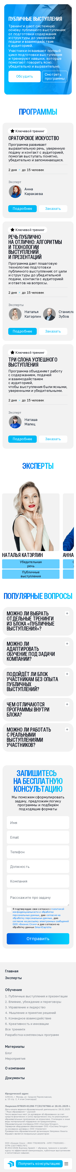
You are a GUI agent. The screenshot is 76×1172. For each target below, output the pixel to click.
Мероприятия (15, 1058)
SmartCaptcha (43, 927)
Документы (15, 1078)
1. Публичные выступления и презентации (36, 996)
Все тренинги (15, 1029)
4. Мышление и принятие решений (30, 1012)
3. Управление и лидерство (25, 1007)
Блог (8, 1053)
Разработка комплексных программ (32, 1034)
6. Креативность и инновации (27, 1023)
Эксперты (13, 978)
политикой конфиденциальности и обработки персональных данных (39, 912)
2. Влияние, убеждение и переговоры (33, 1001)
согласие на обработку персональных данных (37, 916)
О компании (15, 1068)
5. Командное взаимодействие (28, 1018)
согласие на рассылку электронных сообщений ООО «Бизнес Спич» (41, 923)
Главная (11, 971)
